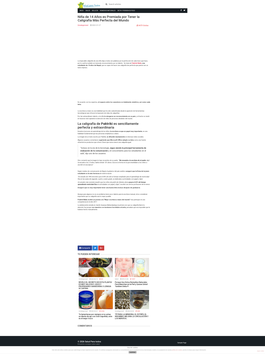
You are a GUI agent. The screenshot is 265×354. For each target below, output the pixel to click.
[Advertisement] (113, 43)
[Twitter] (184, 10)
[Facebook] (181, 10)
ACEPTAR (132, 352)
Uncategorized (83, 25)
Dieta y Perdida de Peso (126, 10)
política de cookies (177, 350)
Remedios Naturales (108, 10)
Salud (88, 10)
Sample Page (181, 343)
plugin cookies (260, 351)
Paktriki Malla (136, 63)
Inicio (82, 10)
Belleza (95, 10)
